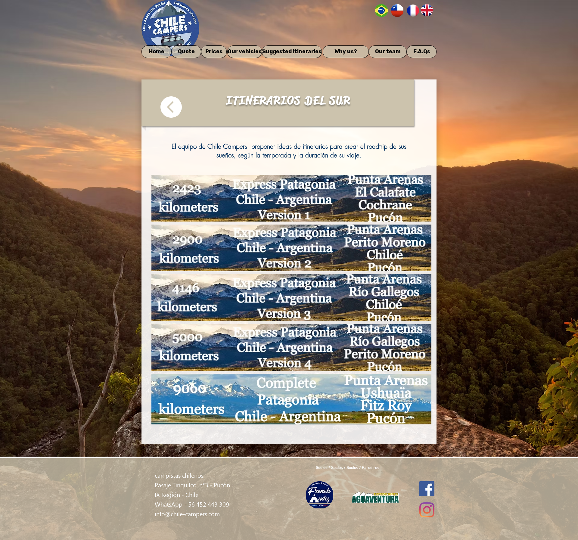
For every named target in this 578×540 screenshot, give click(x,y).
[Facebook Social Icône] (426, 488)
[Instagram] (426, 509)
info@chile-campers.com (187, 513)
